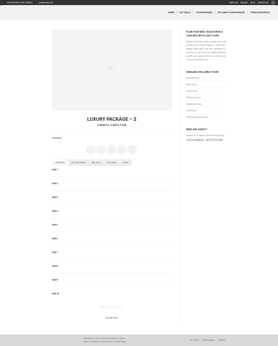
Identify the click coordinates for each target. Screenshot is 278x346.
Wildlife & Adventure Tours (197, 117)
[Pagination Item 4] (117, 307)
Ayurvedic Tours (193, 78)
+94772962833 (195, 139)
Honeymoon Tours (194, 104)
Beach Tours (191, 84)
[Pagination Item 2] (107, 307)
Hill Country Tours (193, 97)
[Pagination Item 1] (102, 307)
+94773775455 (214, 139)
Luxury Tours (191, 110)
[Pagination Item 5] (121, 307)
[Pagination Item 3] (112, 307)
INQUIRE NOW (112, 318)
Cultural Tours (191, 91)
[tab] (60, 162)
